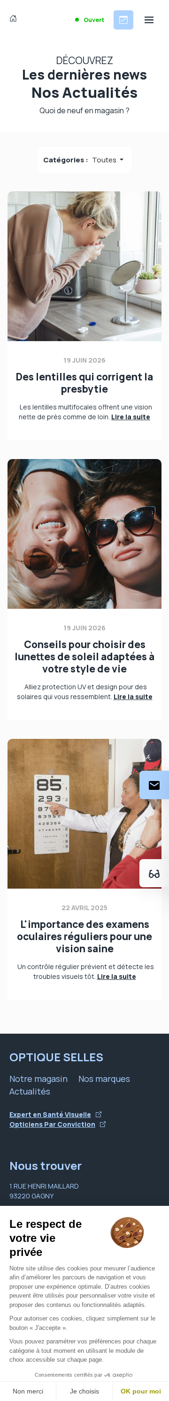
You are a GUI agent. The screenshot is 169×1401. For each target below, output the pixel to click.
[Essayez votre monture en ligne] (154, 873)
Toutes (105, 160)
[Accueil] (15, 20)
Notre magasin (38, 1078)
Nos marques (104, 1078)
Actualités (29, 1091)
